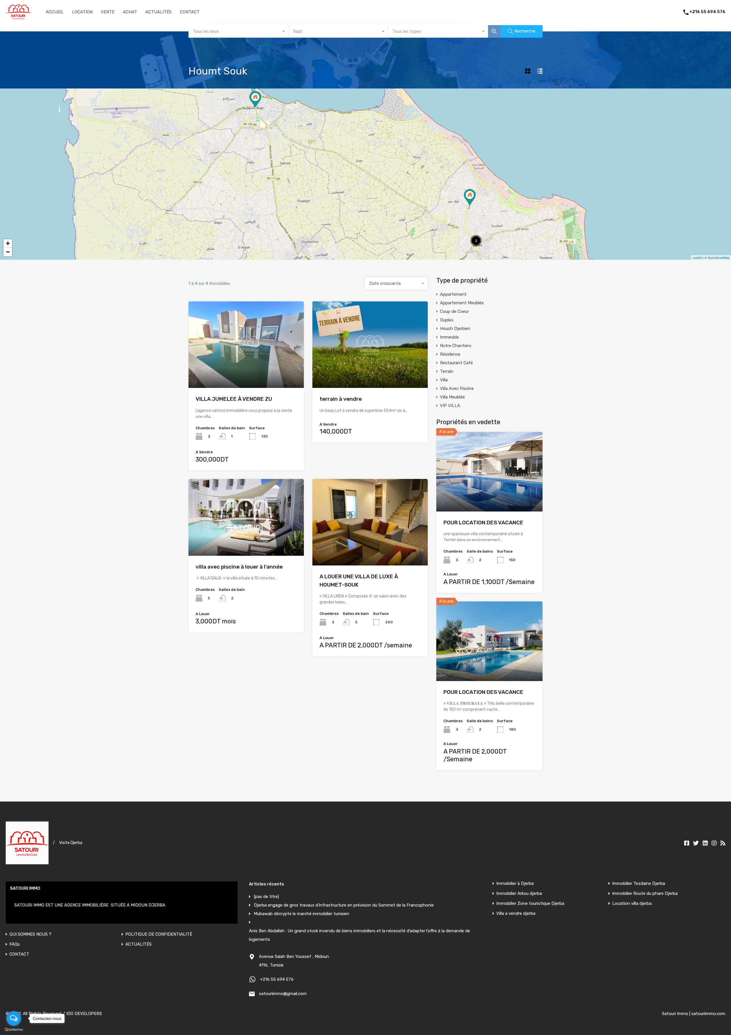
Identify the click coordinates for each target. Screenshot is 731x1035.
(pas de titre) (266, 896)
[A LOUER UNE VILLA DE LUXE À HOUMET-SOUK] (255, 99)
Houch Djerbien (455, 328)
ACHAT (130, 12)
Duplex (446, 320)
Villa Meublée (452, 397)
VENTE (108, 12)
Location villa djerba (632, 903)
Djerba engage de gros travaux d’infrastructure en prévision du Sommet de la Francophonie (344, 905)
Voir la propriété (246, 370)
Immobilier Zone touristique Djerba (530, 903)
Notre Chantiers (455, 345)
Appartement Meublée (462, 302)
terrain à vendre (341, 399)
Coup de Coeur (454, 311)
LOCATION (82, 12)
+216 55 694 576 (707, 11)
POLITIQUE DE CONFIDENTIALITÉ (158, 934)
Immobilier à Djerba (515, 883)
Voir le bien (489, 495)
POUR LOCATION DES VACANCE (483, 522)
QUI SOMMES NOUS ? (30, 934)
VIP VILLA (450, 405)
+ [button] (8, 243)
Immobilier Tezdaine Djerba (638, 883)
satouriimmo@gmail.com (283, 993)
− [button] (8, 251)
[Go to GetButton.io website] (14, 1029)
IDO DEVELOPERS (84, 1013)
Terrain (446, 371)
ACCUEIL (55, 12)
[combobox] (238, 31)
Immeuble (449, 337)
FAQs (14, 944)
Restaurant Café (456, 362)
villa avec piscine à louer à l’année (239, 566)
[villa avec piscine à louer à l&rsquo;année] (470, 197)
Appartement (453, 294)
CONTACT (190, 12)
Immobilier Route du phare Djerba (645, 893)
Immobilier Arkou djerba (519, 893)
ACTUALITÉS (158, 12)
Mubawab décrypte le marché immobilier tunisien (301, 913)
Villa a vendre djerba (515, 913)
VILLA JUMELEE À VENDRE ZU (234, 399)
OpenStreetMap (719, 257)
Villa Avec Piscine (457, 388)
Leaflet (697, 257)
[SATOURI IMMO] (18, 17)
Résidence (450, 354)
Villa (444, 379)
